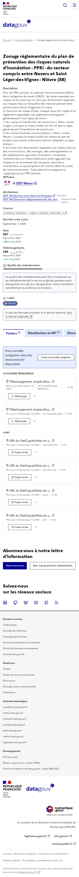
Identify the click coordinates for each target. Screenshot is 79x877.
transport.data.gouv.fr (14, 719)
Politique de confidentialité (53, 854)
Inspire (11, 303)
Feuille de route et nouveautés (19, 675)
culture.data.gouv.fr (13, 736)
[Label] (4, 298)
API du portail (10, 757)
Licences (7, 854)
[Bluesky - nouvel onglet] (25, 602)
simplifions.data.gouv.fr (15, 707)
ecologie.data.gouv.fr (14, 724)
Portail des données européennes (20, 648)
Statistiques (9, 692)
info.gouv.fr (61, 836)
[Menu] (74, 5)
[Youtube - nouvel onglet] (36, 602)
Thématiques (10, 625)
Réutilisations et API (44, 333)
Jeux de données (24, 40)
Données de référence (15, 630)
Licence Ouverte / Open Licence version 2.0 (35, 212)
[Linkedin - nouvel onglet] (5, 602)
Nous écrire (9, 680)
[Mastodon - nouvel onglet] (15, 602)
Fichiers (13, 333)
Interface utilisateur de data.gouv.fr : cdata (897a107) (31, 768)
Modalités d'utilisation (25, 854)
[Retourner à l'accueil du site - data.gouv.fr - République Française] (40, 789)
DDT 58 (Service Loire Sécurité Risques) (27, 196)
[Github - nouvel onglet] (46, 602)
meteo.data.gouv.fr (13, 713)
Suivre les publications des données (21, 642)
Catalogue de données (15, 636)
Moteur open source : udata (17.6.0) (21, 763)
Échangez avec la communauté (19, 686)
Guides (6, 669)
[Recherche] (65, 5)
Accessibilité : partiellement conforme (42, 860)
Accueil (7, 40)
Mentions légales (11, 860)
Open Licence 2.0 (28, 872)
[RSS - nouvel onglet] (56, 602)
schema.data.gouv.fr (13, 654)
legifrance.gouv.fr (35, 836)
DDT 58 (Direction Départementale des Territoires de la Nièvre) (31, 199)
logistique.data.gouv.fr (15, 742)
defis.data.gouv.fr (12, 730)
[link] (19, 396)
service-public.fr (62, 844)
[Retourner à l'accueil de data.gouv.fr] (17, 24)
